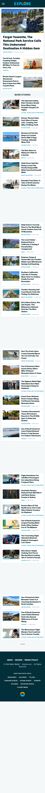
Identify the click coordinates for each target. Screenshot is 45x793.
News (23, 252)
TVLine (32, 677)
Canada (23, 438)
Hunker (37, 681)
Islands (14, 684)
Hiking (23, 158)
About (10, 660)
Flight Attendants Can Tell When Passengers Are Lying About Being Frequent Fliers (30, 478)
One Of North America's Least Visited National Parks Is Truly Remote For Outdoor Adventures (31, 432)
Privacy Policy (31, 660)
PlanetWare (22, 687)
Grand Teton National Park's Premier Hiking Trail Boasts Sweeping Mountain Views (30, 399)
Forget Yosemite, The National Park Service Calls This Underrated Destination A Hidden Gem (22, 42)
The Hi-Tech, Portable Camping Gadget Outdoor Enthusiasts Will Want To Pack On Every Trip (11, 63)
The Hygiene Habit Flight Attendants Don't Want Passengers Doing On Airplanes (31, 384)
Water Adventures (27, 361)
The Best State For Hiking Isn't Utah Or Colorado (29, 152)
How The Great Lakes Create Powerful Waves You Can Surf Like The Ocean (30, 354)
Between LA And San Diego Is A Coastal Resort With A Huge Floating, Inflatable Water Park (29, 137)
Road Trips (25, 376)
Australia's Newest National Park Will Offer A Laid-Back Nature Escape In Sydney (31, 493)
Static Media (15, 664)
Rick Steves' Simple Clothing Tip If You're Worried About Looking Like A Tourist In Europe (30, 554)
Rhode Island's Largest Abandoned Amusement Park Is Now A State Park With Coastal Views (12, 81)
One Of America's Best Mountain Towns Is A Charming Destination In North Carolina (31, 600)
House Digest (26, 681)
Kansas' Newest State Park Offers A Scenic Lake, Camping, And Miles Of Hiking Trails (30, 121)
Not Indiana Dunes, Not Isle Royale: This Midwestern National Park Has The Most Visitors (30, 307)
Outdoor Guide (27, 684)
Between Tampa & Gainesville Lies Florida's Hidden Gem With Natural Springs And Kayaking (31, 260)
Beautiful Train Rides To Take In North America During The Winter (30, 183)
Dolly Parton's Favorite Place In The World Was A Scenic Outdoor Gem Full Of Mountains (31, 228)
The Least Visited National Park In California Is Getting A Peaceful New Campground (30, 244)
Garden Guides (10, 681)
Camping (6, 70)
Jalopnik (23, 677)
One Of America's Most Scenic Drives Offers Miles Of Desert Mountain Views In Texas (31, 369)
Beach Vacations (27, 175)
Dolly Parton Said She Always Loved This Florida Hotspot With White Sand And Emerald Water (31, 167)
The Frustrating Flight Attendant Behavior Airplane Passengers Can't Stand (30, 539)
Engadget (12, 677)
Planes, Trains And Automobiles (32, 112)
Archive (18, 660)
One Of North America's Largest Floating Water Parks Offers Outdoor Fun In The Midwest (30, 524)
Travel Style (25, 560)
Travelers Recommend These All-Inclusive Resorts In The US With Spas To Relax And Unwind (30, 416)
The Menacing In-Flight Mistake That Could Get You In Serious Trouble (30, 632)
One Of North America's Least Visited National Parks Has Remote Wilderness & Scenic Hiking (30, 617)
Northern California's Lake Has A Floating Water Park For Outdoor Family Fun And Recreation (30, 277)
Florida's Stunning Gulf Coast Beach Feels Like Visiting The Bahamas (30, 292)
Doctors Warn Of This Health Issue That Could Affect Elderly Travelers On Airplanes (30, 509)
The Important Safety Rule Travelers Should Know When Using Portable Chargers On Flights (30, 105)
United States (7, 52)
